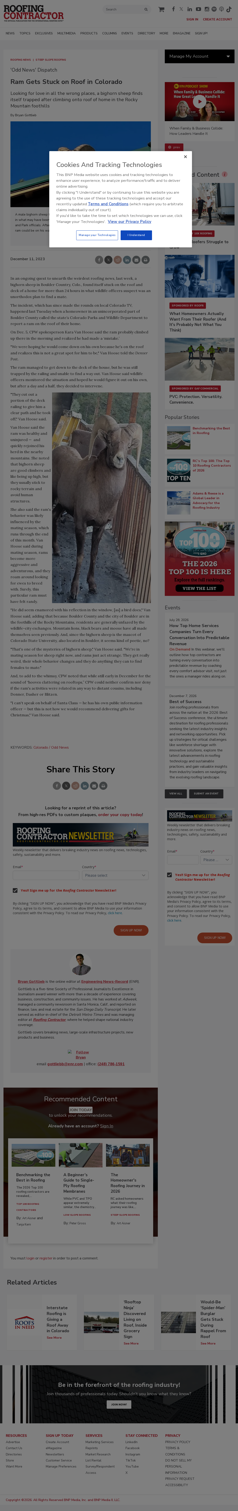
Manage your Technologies (97, 235)
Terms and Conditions (108, 204)
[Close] (185, 157)
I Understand (136, 235)
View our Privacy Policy (129, 221)
